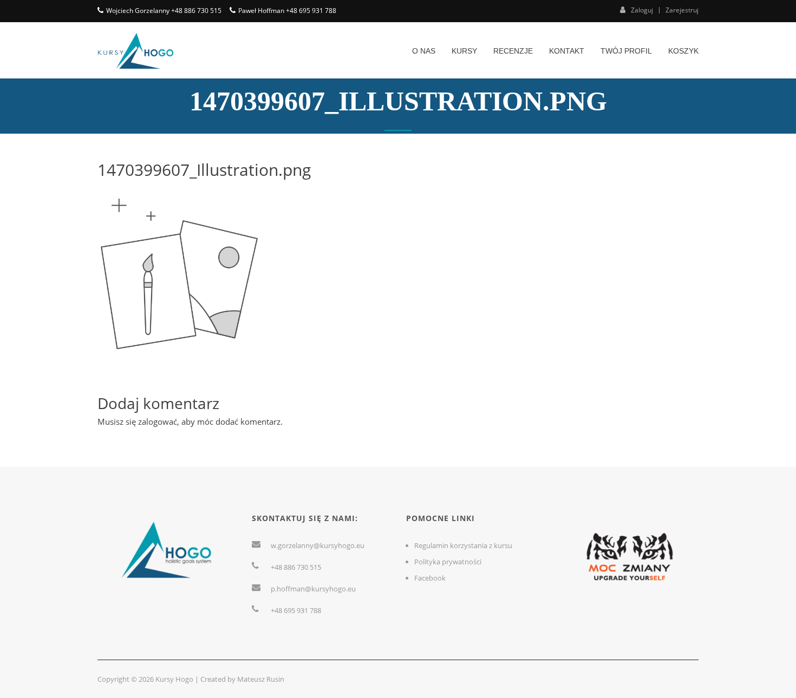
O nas (423, 51)
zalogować (157, 421)
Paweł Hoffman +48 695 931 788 (287, 10)
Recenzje (513, 51)
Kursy (464, 51)
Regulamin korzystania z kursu (463, 545)
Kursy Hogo (174, 679)
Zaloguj (642, 10)
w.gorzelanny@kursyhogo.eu (317, 545)
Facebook (430, 578)
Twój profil (626, 51)
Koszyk (683, 51)
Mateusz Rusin (260, 679)
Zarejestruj (682, 10)
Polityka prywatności (447, 562)
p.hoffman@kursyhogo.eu (313, 589)
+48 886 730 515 (296, 567)
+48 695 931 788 (296, 610)
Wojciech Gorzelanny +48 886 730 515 (163, 10)
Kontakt (566, 51)
